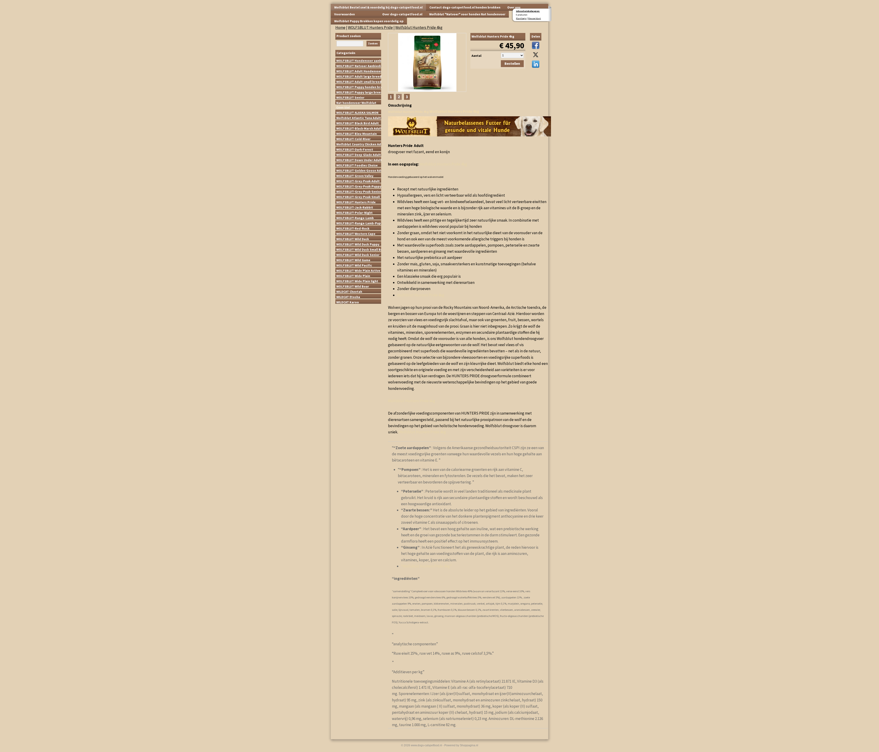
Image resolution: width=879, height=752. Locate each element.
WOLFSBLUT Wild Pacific (354, 265)
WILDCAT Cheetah (349, 291)
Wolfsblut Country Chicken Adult (358, 144)
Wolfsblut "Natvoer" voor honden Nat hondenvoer (467, 14)
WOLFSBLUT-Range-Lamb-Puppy (358, 223)
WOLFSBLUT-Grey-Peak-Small (358, 196)
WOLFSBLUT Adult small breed (358, 81)
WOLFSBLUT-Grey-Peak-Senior (358, 191)
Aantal (476, 56)
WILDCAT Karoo (347, 302)
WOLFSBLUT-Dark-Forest (354, 149)
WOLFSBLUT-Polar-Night (354, 212)
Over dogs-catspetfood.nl (402, 14)
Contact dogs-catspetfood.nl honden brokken (464, 7)
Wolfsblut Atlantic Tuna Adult (358, 117)
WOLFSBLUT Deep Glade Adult (358, 154)
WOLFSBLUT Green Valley (354, 175)
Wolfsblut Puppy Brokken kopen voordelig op (369, 21)
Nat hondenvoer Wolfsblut (356, 102)
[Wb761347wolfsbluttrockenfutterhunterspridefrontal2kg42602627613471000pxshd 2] (427, 61)
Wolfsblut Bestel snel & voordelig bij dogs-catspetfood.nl (378, 7)
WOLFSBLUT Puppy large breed (358, 92)
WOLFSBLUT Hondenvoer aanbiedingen (358, 60)
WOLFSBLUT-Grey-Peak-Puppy (358, 186)
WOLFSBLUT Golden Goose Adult (358, 170)
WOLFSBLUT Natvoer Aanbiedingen (358, 66)
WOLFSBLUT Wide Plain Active (358, 270)
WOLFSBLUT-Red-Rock (352, 228)
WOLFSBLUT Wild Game (353, 260)
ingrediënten (406, 578)
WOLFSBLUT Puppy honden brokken (358, 87)
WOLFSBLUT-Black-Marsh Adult (358, 128)
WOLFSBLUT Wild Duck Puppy (357, 244)
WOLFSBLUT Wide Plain (353, 275)
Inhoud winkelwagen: (528, 11)
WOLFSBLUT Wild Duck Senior (358, 254)
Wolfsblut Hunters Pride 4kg (418, 27)
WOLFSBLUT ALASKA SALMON (357, 112)
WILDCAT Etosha (348, 297)
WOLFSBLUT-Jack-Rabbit (354, 207)
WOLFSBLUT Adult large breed (358, 76)
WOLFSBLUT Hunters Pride (370, 27)
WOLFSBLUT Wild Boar (352, 286)
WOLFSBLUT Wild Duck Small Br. (358, 249)
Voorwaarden (344, 14)
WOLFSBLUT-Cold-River (353, 139)
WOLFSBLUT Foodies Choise (357, 165)
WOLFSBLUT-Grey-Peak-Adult (358, 181)
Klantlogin (521, 18)
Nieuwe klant (534, 18)
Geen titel (343, 107)
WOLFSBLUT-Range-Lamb (355, 218)
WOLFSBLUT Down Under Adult (358, 160)
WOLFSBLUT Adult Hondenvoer (358, 71)
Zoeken (373, 43)
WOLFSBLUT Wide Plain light (357, 281)
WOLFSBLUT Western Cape (355, 233)
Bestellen (512, 63)
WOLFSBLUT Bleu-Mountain (356, 133)
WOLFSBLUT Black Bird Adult (357, 123)
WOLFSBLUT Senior (350, 97)
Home (340, 27)
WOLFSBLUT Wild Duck (352, 239)
